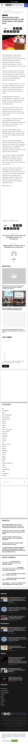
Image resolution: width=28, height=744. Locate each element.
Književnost (5, 435)
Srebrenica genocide (7, 463)
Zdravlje (4, 475)
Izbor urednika (5, 431)
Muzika (4, 448)
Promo (4, 454)
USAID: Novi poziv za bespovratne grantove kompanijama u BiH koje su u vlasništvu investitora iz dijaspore (13, 287)
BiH (3, 408)
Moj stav (4, 446)
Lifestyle (4, 440)
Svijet (3, 465)
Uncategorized (5, 469)
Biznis (3, 412)
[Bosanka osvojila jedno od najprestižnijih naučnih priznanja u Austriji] (4, 647)
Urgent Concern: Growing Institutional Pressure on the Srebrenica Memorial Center (15, 679)
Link (3, 442)
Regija (3, 456)
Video (3, 471)
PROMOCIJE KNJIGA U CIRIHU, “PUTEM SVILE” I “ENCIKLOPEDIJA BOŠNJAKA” (12, 309)
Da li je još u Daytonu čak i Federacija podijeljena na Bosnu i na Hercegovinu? (14, 237)
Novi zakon (11, 220)
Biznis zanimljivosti (7, 414)
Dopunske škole (6, 419)
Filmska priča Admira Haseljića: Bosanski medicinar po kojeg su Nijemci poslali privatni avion (13, 331)
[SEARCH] (24, 482)
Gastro (4, 427)
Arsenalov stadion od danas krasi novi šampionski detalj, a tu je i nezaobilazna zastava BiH (12, 538)
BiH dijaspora (5, 15)
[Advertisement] (14, 202)
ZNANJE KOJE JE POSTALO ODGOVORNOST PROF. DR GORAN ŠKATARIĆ (16, 670)
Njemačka (5, 220)
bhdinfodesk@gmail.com (17, 729)
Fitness (4, 425)
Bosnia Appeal (5, 417)
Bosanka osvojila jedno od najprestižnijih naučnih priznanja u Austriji (17, 647)
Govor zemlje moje (7, 429)
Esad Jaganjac (5, 582)
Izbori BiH (4, 433)
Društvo (4, 421)
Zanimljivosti (5, 473)
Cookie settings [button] (6, 740)
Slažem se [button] (14, 740)
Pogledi (4, 452)
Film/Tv (4, 423)
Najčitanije (4, 450)
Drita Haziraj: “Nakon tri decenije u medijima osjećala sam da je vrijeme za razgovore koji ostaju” (13, 532)
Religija (4, 458)
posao (16, 220)
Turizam (4, 467)
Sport (3, 461)
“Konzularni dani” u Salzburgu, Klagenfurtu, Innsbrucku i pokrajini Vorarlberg (11, 563)
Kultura (4, 438)
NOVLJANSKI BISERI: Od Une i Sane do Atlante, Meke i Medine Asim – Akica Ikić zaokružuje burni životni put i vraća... (17, 599)
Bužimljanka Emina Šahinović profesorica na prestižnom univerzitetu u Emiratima (13, 569)
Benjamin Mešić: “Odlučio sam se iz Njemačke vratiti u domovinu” (14, 246)
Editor (5, 25)
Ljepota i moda (6, 444)
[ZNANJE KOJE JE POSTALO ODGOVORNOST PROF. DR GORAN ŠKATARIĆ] (4, 670)
